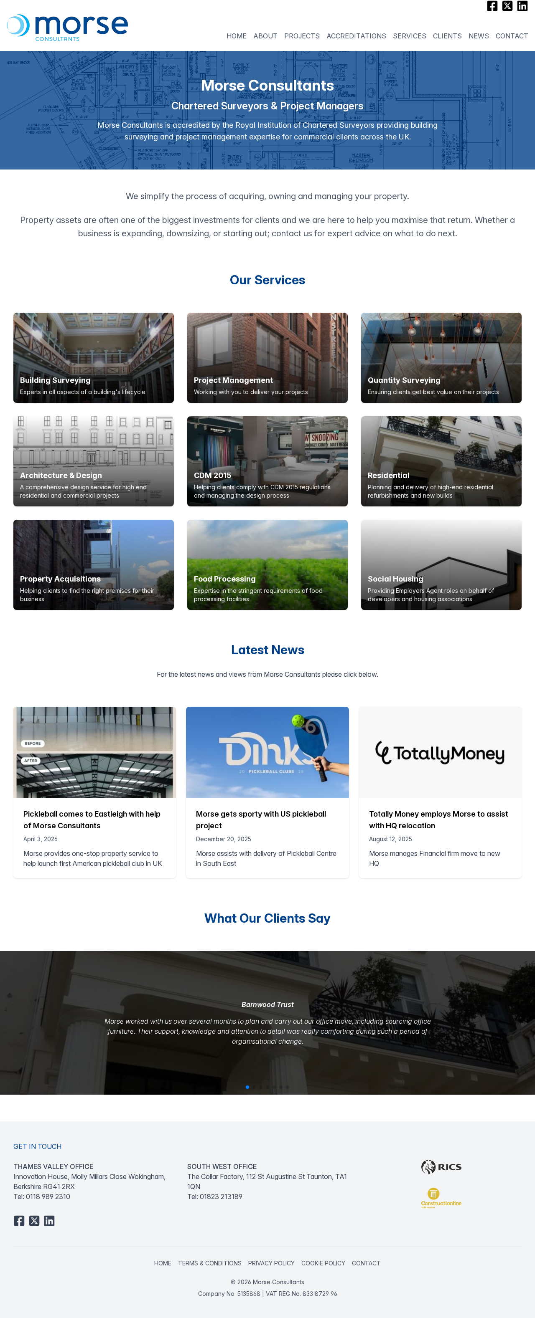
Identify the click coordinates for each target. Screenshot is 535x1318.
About (265, 36)
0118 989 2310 (48, 1196)
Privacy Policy (271, 1263)
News (479, 36)
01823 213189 (221, 1196)
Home (237, 36)
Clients (447, 36)
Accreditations (356, 36)
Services (409, 36)
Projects (302, 36)
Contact (512, 36)
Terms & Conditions (210, 1263)
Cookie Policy (323, 1263)
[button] (247, 1087)
